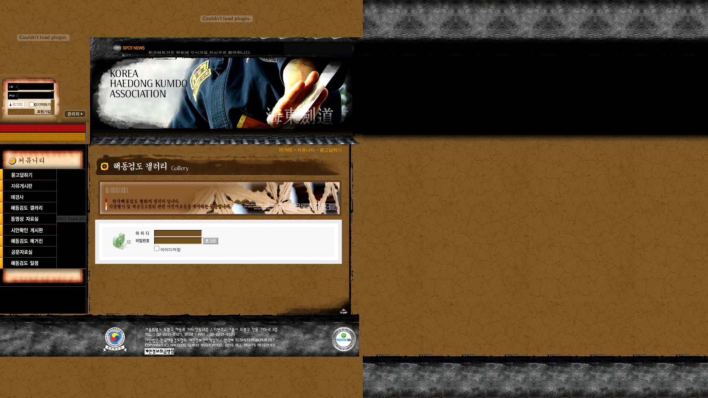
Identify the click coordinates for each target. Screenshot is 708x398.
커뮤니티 (306, 150)
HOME (285, 150)
